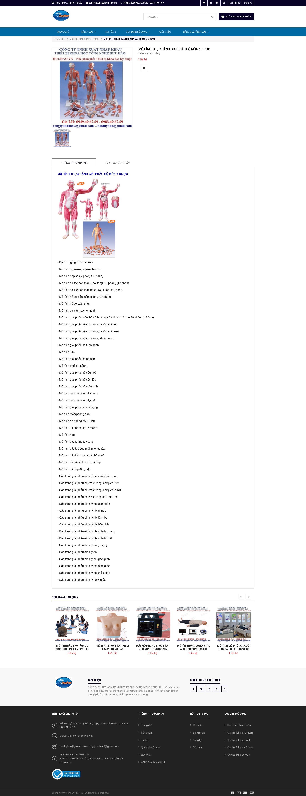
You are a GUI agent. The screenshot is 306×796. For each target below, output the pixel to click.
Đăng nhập (235, 3)
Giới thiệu (165, 32)
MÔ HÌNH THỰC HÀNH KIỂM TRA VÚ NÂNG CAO (113, 647)
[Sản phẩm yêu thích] (204, 3)
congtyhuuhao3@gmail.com (103, 3)
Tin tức (109, 32)
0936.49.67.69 (85, 735)
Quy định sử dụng (136, 32)
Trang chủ (62, 32)
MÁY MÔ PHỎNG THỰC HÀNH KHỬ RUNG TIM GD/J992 (153, 647)
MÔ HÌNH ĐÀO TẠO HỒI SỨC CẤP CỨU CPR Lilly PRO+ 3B (72, 647)
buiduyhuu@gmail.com (73, 746)
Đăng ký (248, 3)
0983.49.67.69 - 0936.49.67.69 (149, 3)
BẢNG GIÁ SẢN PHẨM (194, 32)
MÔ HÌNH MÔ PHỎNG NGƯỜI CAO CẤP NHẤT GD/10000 (233, 647)
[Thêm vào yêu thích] (144, 68)
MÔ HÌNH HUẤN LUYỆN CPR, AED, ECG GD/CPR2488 (193, 647)
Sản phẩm (87, 32)
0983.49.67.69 (68, 735)
